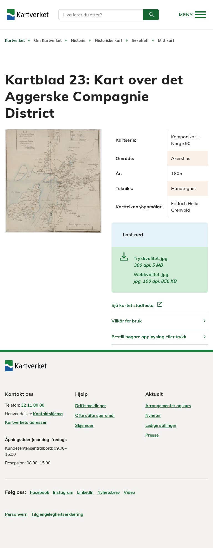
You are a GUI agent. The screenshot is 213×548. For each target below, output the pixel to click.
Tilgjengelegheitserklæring (57, 514)
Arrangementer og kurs (168, 405)
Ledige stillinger (160, 425)
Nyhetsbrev (108, 492)
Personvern (16, 514)
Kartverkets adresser (26, 422)
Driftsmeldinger (90, 405)
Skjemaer (84, 425)
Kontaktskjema (48, 413)
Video (129, 492)
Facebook (39, 492)
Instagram (63, 492)
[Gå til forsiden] (28, 14)
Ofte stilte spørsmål (95, 415)
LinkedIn (85, 492)
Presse (152, 435)
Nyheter (153, 415)
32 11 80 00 (32, 405)
